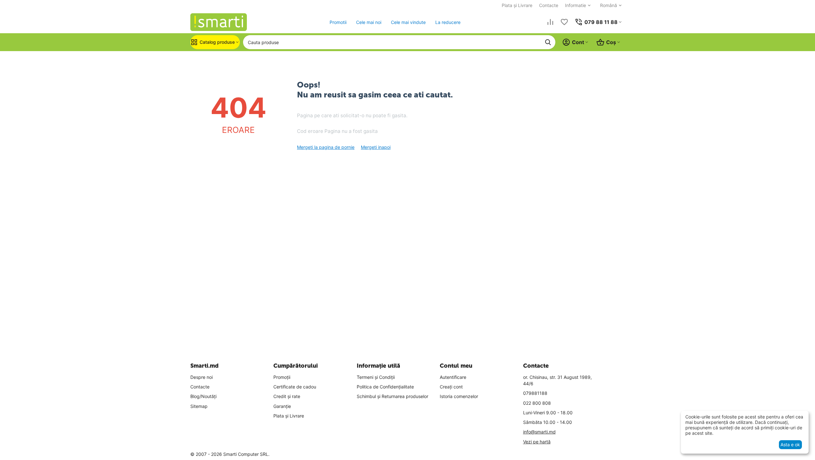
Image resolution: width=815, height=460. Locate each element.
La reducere (448, 22)
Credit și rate (286, 396)
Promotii (338, 22)
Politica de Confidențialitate (385, 386)
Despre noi (201, 377)
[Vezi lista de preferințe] (564, 22)
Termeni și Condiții (376, 377)
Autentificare (453, 377)
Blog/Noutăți (203, 396)
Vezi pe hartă (537, 441)
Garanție (282, 406)
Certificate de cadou (294, 386)
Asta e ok (790, 444)
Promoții (281, 377)
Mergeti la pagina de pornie (325, 147)
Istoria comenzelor (459, 396)
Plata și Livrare (517, 5)
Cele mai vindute (408, 22)
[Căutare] (548, 42)
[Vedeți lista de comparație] (550, 22)
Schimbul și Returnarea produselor (392, 396)
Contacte (548, 5)
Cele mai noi (368, 22)
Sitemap (199, 406)
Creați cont (451, 386)
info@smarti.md (539, 431)
